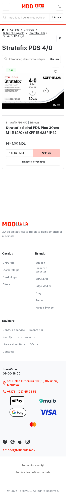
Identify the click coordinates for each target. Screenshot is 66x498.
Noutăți (7, 337)
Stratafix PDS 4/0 (16, 122)
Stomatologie (11, 269)
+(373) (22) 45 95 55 (21, 391)
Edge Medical (44, 285)
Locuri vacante (26, 337)
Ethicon (34, 122)
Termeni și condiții (33, 465)
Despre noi (36, 329)
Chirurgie (8, 262)
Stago (39, 293)
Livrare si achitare (14, 344)
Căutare (56, 17)
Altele (6, 284)
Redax (39, 300)
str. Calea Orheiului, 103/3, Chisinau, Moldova (32, 383)
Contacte (8, 351)
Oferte (34, 344)
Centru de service (14, 329)
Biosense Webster (41, 270)
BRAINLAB (42, 278)
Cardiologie (10, 277)
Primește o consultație (33, 161)
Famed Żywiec (45, 307)
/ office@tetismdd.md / (19, 450)
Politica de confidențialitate (33, 472)
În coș (48, 153)
